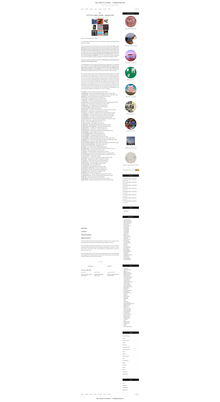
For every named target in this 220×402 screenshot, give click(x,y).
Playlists (91, 9)
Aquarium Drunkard (127, 223)
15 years (124, 338)
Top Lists (100, 9)
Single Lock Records (127, 316)
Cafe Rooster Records (127, 278)
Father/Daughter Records (128, 286)
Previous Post (90, 266)
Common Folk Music (127, 225)
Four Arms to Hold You (126, 349)
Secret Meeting (126, 252)
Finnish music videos (126, 347)
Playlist (124, 362)
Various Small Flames (127, 259)
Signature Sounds (126, 315)
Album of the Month (126, 340)
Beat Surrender (126, 224)
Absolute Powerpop (127, 219)
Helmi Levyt (126, 295)
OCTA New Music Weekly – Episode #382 (130, 178)
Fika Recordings (126, 287)
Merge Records (126, 306)
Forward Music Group (127, 292)
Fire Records (126, 289)
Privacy (95, 9)
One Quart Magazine (127, 242)
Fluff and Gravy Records (128, 290)
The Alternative (126, 256)
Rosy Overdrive (126, 248)
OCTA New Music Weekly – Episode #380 (130, 185)
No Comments (102, 17)
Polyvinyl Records (127, 312)
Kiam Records (126, 298)
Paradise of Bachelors (127, 310)
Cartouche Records (127, 279)
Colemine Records (127, 280)
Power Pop (124, 365)
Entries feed (124, 385)
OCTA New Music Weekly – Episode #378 (130, 191)
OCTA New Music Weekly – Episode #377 (130, 194)
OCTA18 (86, 9)
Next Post (110, 266)
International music (126, 356)
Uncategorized (125, 371)
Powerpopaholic (126, 246)
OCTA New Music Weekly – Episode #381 (130, 182)
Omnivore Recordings (127, 309)
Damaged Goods (126, 283)
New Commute (126, 240)
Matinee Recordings (127, 304)
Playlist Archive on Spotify (86, 234)
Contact (104, 9)
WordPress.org (125, 389)
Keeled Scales (126, 297)
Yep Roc (125, 325)
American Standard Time (128, 222)
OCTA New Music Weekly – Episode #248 (113, 275)
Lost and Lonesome (127, 302)
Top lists (124, 369)
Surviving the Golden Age (128, 254)
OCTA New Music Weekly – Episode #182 (86, 275)
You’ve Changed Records (128, 326)
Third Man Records (127, 321)
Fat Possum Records (127, 285)
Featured (124, 342)
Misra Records (126, 307)
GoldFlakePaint (126, 231)
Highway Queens (126, 235)
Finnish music (125, 344)
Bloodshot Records (127, 275)
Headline (124, 353)
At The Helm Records (127, 269)
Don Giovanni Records (127, 284)
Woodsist (125, 324)
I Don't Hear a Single (127, 236)
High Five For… (126, 234)
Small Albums (126, 253)
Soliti (124, 320)
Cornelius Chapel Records (128, 281)
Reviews (124, 367)
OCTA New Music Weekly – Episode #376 (130, 197)
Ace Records (126, 268)
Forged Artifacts (126, 291)
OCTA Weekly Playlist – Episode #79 (99, 275)
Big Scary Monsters (127, 272)
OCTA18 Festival (125, 360)
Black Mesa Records (127, 274)
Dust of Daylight (126, 228)
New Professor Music (127, 308)
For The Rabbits (126, 230)
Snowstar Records (127, 318)
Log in (123, 383)
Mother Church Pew (127, 239)
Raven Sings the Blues (127, 247)
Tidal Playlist (83, 231)
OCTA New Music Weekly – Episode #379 (130, 188)
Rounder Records (126, 313)
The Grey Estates (126, 257)
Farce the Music (126, 229)
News (123, 358)
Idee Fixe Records (127, 296)
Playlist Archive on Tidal (86, 237)
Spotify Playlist (84, 228)
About (82, 9)
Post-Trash (125, 245)
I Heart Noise (126, 237)
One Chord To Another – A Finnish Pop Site (110, 3)
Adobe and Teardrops (127, 220)
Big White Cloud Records (128, 273)
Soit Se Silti (125, 319)
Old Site (109, 9)
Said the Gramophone (127, 251)
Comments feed (125, 387)
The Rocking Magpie (127, 258)
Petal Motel (126, 243)
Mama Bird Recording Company (129, 303)
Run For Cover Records (127, 314)
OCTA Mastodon (126, 241)
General (124, 351)
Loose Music (126, 301)
